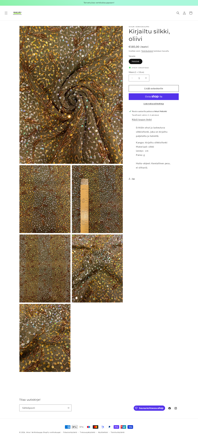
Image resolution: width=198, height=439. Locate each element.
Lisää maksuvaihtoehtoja (153, 103)
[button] (6, 13)
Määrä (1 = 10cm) (136, 72)
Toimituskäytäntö (118, 432)
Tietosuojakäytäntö (87, 432)
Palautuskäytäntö (70, 432)
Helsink (135, 61)
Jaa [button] (133, 179)
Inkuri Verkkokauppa (34, 432)
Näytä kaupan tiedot (142, 119)
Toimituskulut (147, 51)
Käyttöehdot (103, 432)
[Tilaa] (68, 408)
